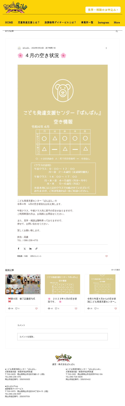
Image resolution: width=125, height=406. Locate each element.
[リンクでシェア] (36, 248)
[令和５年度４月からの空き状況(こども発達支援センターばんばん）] (102, 284)
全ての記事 (9, 31)
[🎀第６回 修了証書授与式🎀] (23, 284)
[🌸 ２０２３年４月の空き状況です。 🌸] (62, 284)
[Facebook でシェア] (18, 248)
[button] (117, 31)
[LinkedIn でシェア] (30, 248)
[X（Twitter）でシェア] (24, 248)
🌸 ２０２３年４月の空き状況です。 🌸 (62, 300)
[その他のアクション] (106, 47)
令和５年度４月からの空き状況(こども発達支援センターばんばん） (102, 300)
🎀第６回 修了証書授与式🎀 (21, 300)
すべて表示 (115, 270)
